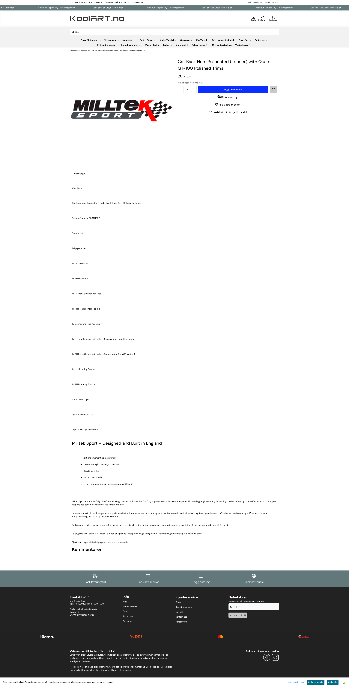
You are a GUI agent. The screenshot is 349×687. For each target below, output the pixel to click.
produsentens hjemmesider (115, 542)
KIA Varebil (201, 40)
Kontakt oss (257, 2)
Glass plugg (186, 40)
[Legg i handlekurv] (233, 89)
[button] (273, 89)
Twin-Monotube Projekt (223, 40)
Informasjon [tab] (79, 173)
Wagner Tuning (152, 45)
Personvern (128, 621)
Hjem (72, 50)
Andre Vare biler (168, 40)
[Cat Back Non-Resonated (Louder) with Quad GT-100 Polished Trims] (121, 110)
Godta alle (332, 682)
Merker (267, 2)
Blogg (249, 2)
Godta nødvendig (315, 682)
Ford (141, 40)
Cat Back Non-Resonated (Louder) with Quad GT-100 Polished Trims (118, 50)
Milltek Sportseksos (222, 45)
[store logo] (97, 18)
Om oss (126, 611)
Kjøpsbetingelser (130, 606)
